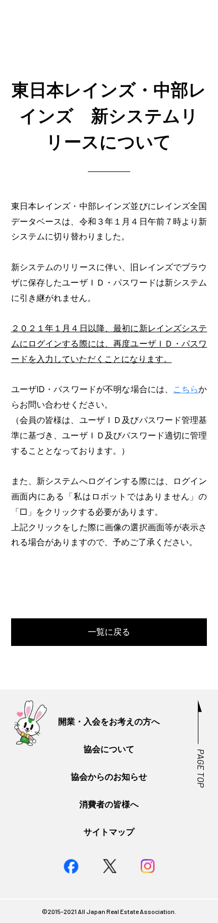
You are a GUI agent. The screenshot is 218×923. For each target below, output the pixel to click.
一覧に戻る (109, 631)
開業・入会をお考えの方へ (109, 721)
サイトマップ (109, 831)
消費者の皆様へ (109, 804)
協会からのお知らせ (109, 776)
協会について (109, 749)
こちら (185, 389)
